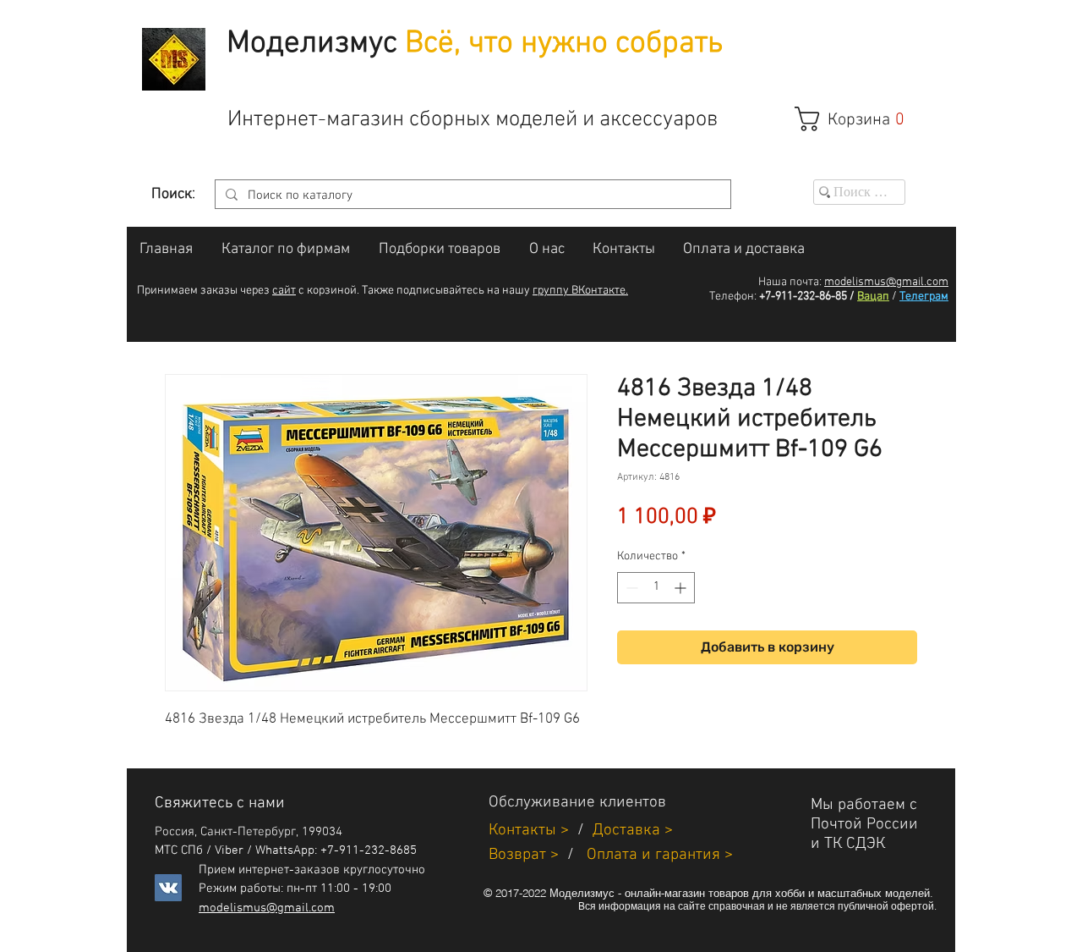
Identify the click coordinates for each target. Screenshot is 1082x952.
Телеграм (923, 296)
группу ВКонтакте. (580, 290)
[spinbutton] (656, 588)
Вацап (873, 296)
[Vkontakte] (168, 887)
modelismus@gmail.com (886, 282)
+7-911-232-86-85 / (807, 296)
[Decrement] (630, 588)
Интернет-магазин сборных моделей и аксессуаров (472, 120)
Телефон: (733, 296)
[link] (858, 119)
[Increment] (681, 588)
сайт (284, 290)
